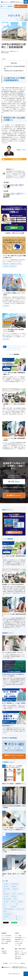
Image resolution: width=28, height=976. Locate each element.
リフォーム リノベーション (11, 891)
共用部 (14, 901)
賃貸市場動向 (7, 888)
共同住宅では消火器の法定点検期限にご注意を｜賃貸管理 (14, 806)
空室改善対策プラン (19, 939)
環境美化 (21, 901)
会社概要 (5, 963)
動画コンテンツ (8, 911)
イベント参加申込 (8, 6)
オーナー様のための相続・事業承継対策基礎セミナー (14, 373)
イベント (19, 904)
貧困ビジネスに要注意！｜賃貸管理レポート (13, 783)
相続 (20, 263)
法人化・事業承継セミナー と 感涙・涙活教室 (13, 703)
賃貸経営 (14, 266)
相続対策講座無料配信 (9, 909)
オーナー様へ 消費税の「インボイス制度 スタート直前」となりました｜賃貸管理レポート (13, 828)
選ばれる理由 (4, 943)
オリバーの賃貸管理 (6, 935)
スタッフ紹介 (18, 945)
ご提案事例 (4, 953)
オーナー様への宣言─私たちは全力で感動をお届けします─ (14, 256)
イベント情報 (18, 935)
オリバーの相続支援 (6, 941)
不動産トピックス (19, 941)
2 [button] (9, 346)
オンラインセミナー (9, 904)
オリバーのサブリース (6, 937)
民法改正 (21, 893)
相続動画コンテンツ (9, 916)
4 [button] (18, 346)
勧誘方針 (23, 963)
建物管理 (14, 263)
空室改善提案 (15, 883)
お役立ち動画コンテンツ (20, 937)
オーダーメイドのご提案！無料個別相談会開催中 (14, 439)
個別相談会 (7, 893)
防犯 (16, 899)
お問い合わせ (15, 481)
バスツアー (19, 916)
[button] (26, 2)
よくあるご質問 (18, 943)
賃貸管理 (7, 263)
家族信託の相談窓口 (6, 939)
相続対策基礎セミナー (7, 725)
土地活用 (7, 266)
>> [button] (18, 349)
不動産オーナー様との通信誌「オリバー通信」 (20, 953)
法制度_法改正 (21, 909)
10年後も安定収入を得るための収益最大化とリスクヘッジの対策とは (13, 675)
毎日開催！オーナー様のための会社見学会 (14, 404)
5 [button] (23, 346)
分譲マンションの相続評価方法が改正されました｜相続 (14, 850)
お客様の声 (4, 951)
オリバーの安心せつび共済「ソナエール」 (13, 652)
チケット (19, 919)
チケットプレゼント (9, 919)
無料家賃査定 (18, 958)
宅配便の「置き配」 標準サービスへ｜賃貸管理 (13, 874)
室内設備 (14, 896)
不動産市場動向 (6, 52)
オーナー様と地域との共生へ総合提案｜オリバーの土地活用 (14, 330)
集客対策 (16, 888)
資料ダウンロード (22, 6)
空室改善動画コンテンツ (10, 914)
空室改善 (7, 883)
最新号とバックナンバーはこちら (14, 756)
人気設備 (7, 901)
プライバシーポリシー (14, 963)
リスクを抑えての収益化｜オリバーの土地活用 (14, 293)
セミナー (7, 906)
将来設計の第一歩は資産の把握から (14, 70)
